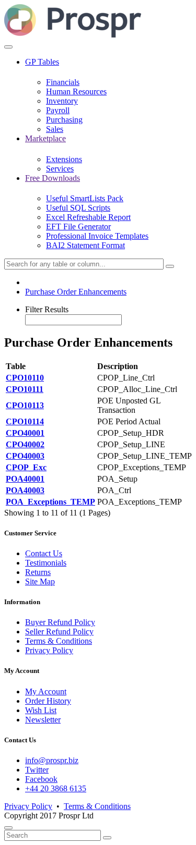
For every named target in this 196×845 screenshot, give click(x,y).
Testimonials (45, 562)
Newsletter (43, 719)
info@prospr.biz (51, 760)
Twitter (37, 769)
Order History (48, 700)
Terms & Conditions (58, 640)
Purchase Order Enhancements (75, 291)
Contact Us (43, 553)
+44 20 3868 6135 (55, 788)
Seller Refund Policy (59, 631)
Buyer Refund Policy (60, 622)
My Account (45, 691)
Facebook (41, 779)
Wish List (40, 710)
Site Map (40, 581)
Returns (38, 572)
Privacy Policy (49, 650)
